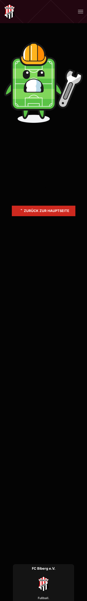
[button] (43, 211)
